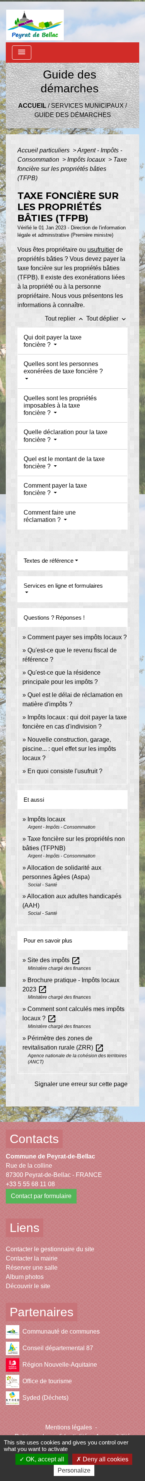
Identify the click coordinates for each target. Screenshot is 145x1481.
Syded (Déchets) (45, 1397)
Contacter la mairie (32, 1258)
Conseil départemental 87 (57, 1348)
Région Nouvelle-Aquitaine (59, 1364)
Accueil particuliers (44, 150)
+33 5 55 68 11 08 (30, 1184)
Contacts (34, 1139)
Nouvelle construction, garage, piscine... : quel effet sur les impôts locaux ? (69, 748)
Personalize (74, 1470)
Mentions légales (68, 1427)
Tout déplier (107, 318)
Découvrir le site (28, 1286)
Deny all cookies (104, 1459)
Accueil (32, 105)
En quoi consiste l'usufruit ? (64, 771)
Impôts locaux (87, 159)
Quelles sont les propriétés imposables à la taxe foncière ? (60, 405)
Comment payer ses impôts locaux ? (77, 637)
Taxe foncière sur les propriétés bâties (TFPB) (72, 168)
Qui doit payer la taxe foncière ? (53, 341)
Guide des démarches (72, 115)
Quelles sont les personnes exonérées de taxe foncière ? (63, 367)
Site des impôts (53, 960)
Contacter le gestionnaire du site (50, 1249)
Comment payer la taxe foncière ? (55, 489)
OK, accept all (44, 1459)
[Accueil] (35, 21)
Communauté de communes (61, 1331)
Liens (24, 1228)
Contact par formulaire (41, 1196)
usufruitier (100, 249)
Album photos (25, 1277)
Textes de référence (48, 560)
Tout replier (65, 318)
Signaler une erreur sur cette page (81, 1084)
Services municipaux (87, 105)
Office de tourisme (47, 1381)
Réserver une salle (32, 1267)
